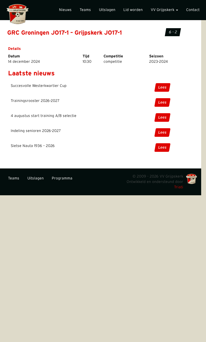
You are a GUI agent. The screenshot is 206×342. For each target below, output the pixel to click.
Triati (178, 187)
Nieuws (65, 10)
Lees (162, 87)
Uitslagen (107, 10)
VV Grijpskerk (163, 10)
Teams (85, 10)
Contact (193, 10)
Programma (62, 178)
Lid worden (133, 10)
